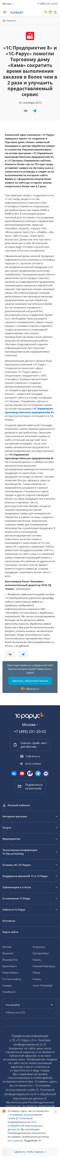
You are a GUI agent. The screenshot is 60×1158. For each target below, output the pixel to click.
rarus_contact (33, 763)
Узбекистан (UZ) (15, 1012)
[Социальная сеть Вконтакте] (14, 773)
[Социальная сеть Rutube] (30, 773)
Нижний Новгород (44, 966)
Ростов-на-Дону (11, 979)
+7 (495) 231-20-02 (47, 3)
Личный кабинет (18, 805)
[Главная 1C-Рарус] (25, 12)
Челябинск (8, 992)
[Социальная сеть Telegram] (38, 773)
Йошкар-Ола (10, 959)
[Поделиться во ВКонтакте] (25, 111)
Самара (7, 985)
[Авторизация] (55, 12)
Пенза (36, 972)
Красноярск (9, 966)
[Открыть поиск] (46, 12)
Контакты (8, 921)
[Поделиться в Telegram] (34, 111)
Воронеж (7, 953)
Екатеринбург (41, 953)
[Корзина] (50, 12)
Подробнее (31, 1140)
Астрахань (39, 947)
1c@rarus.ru (31, 689)
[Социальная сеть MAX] (46, 773)
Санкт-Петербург (43, 985)
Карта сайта (10, 932)
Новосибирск (10, 972)
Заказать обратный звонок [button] (30, 681)
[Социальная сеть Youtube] (22, 773)
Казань (37, 959)
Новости (11, 20)
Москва (6, 947)
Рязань (37, 979)
